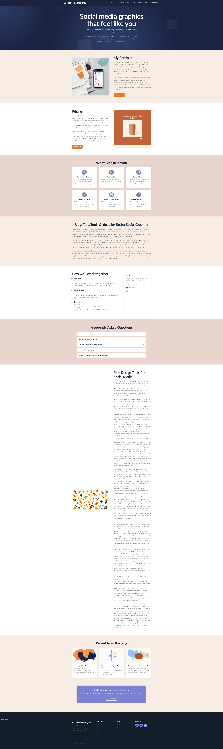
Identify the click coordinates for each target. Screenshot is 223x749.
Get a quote (77, 146)
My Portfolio (120, 2)
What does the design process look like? (90, 334)
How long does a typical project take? (90, 344)
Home (112, 2)
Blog (134, 2)
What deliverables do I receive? (88, 339)
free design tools (99, 240)
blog (125, 408)
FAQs (146, 2)
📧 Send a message (132, 284)
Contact (140, 2)
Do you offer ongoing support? (87, 350)
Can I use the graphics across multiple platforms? (93, 355)
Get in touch (111, 698)
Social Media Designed (75, 3)
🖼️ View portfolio (131, 291)
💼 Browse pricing (131, 287)
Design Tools (154, 2)
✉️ (145, 725)
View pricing (119, 95)
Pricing (128, 2)
